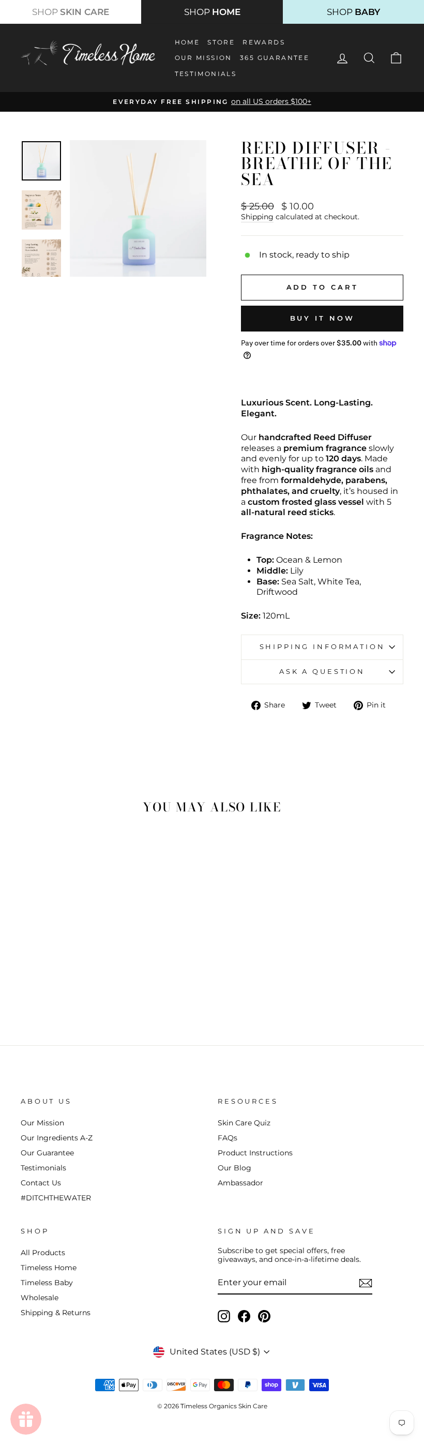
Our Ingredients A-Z (57, 1138)
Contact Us (41, 1183)
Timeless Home (49, 1267)
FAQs (227, 1138)
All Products (43, 1252)
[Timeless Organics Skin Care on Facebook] (244, 1316)
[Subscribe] (365, 1283)
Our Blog (234, 1168)
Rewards (264, 42)
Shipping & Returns (55, 1312)
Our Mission (203, 58)
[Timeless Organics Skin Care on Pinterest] (264, 1316)
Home (187, 42)
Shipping (257, 217)
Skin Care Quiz (244, 1123)
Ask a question (322, 671)
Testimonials (206, 74)
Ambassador (240, 1183)
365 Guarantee (274, 58)
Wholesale (39, 1297)
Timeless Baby (47, 1282)
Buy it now (322, 318)
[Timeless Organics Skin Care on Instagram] (224, 1316)
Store (221, 42)
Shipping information (322, 647)
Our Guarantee (47, 1153)
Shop (70, 12)
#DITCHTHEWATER (56, 1198)
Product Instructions (255, 1153)
